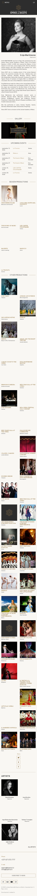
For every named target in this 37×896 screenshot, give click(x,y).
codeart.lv (12, 892)
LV (34, 2)
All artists (32, 847)
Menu (7, 2)
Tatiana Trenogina (27, 820)
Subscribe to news (18, 875)
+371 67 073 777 (8, 860)
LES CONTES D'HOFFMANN (17, 168)
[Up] (33, 892)
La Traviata (16, 148)
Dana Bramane (9, 798)
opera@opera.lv (7, 868)
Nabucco (15, 153)
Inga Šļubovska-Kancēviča (10, 820)
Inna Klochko (26, 798)
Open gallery (18, 130)
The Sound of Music (18, 158)
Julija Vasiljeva (10, 842)
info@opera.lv (6, 869)
